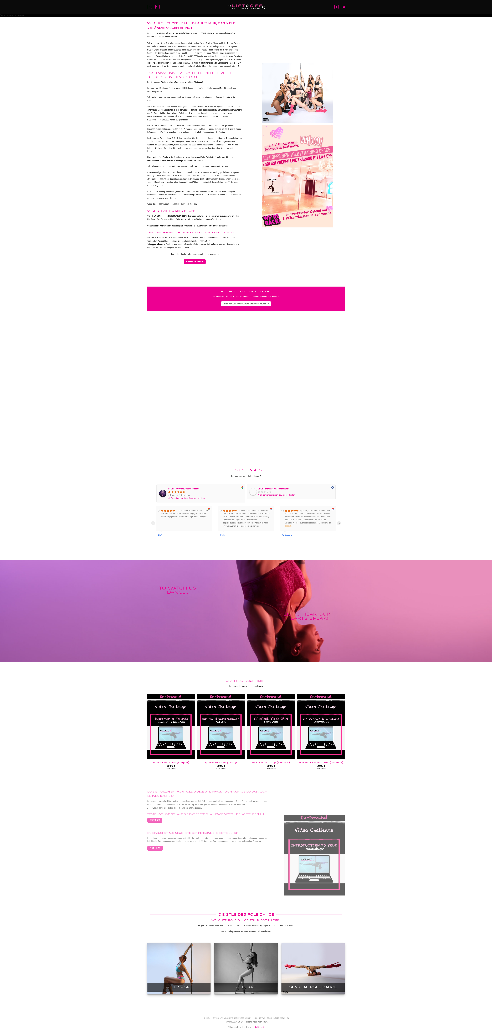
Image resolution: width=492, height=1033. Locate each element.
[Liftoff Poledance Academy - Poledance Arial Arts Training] (247, 7)
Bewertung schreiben (197, 498)
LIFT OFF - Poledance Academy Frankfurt (183, 489)
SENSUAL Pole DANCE (313, 987)
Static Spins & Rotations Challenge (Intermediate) (321, 762)
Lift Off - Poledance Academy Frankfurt (273, 489)
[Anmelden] (336, 7)
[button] (150, 7)
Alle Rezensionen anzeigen (178, 498)
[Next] (345, 737)
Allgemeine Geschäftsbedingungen (237, 1018)
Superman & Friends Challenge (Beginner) (171, 762)
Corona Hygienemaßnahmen (278, 1018)
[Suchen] (157, 7)
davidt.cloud (259, 1027)
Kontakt (262, 1018)
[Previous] (147, 737)
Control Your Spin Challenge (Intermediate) (271, 762)
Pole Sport (179, 987)
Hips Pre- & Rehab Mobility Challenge (221, 762)
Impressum (207, 1018)
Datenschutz (218, 1018)
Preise (255, 1018)
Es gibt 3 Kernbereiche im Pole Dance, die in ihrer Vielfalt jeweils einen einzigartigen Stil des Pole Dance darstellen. (246, 925)
